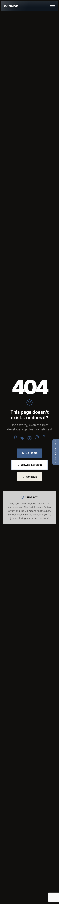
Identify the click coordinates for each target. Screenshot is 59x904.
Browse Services (31, 464)
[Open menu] (52, 6)
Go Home (31, 453)
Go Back (31, 476)
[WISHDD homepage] (11, 6)
